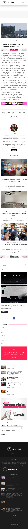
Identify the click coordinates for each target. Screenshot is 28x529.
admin (16, 15)
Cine (2, 338)
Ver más (14, 150)
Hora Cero (18, 177)
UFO (2, 343)
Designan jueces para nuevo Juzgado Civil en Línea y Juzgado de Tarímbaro (14, 180)
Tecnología (3, 327)
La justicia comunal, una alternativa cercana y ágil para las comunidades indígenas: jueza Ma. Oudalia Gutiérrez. (14, 509)
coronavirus (8, 112)
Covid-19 (14, 112)
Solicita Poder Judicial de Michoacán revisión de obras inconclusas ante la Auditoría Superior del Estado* (14, 213)
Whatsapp (8, 430)
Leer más (4, 311)
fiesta (20, 112)
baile (3, 112)
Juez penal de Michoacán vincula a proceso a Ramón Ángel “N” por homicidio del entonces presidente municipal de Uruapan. (14, 502)
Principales (3, 335)
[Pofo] (8, 2)
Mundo (21, 15)
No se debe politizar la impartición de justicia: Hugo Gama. (14, 244)
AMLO (3, 430)
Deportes (3, 330)
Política (2, 332)
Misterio (13, 430)
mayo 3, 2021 (8, 15)
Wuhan (24, 112)
